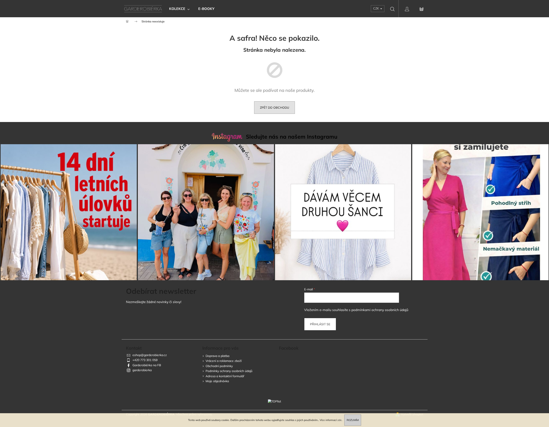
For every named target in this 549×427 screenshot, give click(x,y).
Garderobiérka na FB (146, 365)
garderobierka (142, 370)
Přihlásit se (320, 324)
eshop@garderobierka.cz (149, 355)
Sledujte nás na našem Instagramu (291, 136)
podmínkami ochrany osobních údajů (379, 310)
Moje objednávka (217, 381)
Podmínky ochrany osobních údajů (229, 371)
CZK (376, 8)
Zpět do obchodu (274, 107)
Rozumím (353, 420)
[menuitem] (179, 8)
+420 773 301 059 (144, 360)
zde (339, 420)
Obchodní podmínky (219, 366)
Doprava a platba (217, 356)
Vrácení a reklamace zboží (224, 361)
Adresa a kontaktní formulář (225, 376)
